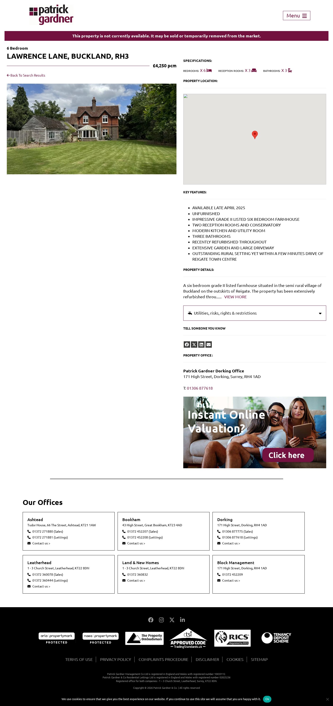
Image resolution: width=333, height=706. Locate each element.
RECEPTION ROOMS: (231, 70)
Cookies (235, 659)
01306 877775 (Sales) (237, 531)
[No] (327, 699)
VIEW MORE (235, 296)
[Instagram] (161, 620)
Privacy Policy (115, 659)
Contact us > (41, 543)
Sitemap (259, 659)
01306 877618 (200, 388)
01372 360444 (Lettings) (50, 580)
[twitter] (194, 344)
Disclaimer (207, 659)
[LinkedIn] (182, 620)
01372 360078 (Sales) (47, 574)
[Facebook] (151, 620)
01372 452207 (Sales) (142, 531)
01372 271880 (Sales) (47, 531)
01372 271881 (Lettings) (50, 537)
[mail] (208, 344)
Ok (267, 699)
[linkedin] (201, 344)
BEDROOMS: (191, 70)
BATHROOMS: (271, 70)
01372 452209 (232, 574)
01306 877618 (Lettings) (240, 537)
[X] (172, 620)
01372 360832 (137, 574)
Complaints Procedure (163, 659)
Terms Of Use (79, 659)
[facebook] (187, 344)
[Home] (51, 23)
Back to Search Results (27, 75)
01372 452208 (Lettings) (145, 537)
